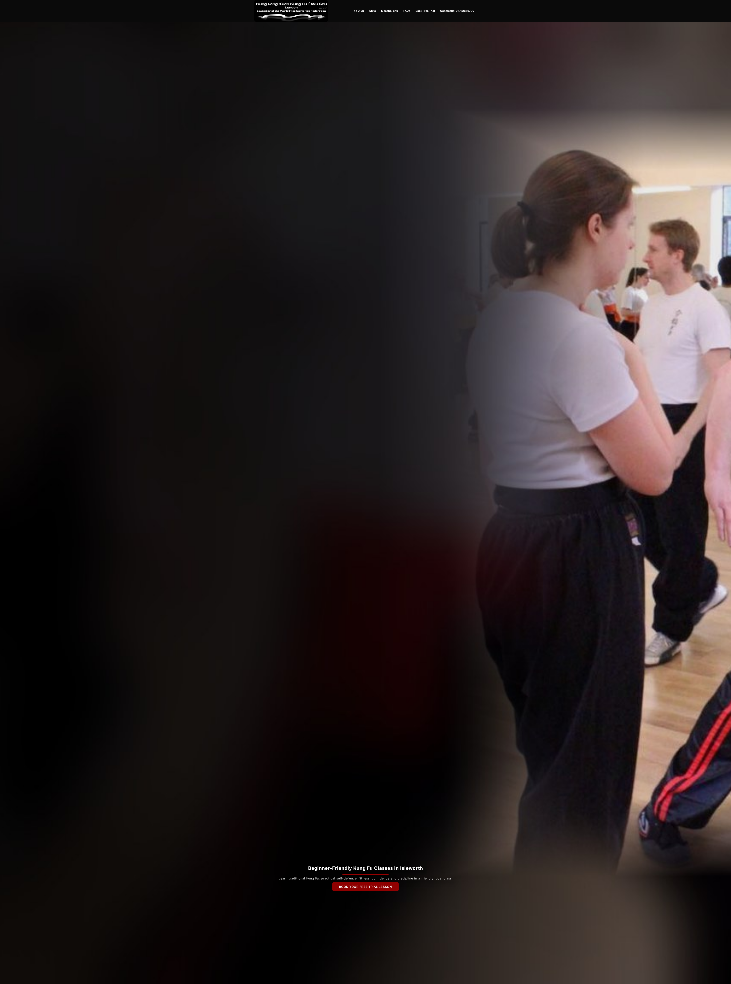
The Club (358, 10)
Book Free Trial (425, 10)
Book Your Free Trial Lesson (365, 887)
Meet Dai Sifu (389, 10)
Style (372, 10)
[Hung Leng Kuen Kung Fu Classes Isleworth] (291, 11)
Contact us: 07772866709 (457, 10)
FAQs (406, 10)
